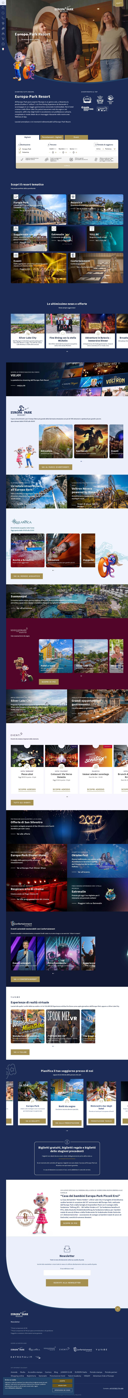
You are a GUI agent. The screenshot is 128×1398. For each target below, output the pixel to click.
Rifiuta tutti (62, 1385)
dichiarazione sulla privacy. (15, 1388)
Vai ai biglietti (33, 1121)
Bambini (62, 149)
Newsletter (15, 1322)
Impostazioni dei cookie (62, 1390)
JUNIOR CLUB (66, 1372)
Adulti (51, 149)
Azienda (14, 1372)
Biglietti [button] (27, 137)
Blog (56, 1372)
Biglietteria (31, 1376)
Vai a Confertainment (25, 979)
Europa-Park (26, 149)
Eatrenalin (43, 1376)
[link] (118, 1309)
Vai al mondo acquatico (27, 576)
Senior (72, 149)
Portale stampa (96, 1372)
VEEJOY (87, 1376)
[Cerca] (3, 7)
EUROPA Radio (81, 1372)
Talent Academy (74, 1376)
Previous (122, 36)
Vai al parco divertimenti (55, 467)
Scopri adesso (27, 789)
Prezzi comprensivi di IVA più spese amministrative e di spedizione (32, 1331)
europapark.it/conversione (67, 1158)
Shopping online (17, 1376)
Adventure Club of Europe (103, 1376)
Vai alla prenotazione (67, 1123)
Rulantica (25, 152)
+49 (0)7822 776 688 (116, 1388)
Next (122, 29)
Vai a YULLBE (20, 1052)
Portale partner (111, 1372)
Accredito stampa (35, 1372)
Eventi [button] (76, 137)
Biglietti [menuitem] (119, 3)
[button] (3, 2)
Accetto (62, 1381)
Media (22, 1372)
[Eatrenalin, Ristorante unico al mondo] (21, 1357)
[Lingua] (3, 49)
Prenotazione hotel (57, 1376)
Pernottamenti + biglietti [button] (52, 137)
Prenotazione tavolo (101, 1121)
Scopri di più (49, 682)
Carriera (48, 1372)
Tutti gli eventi (22, 803)
